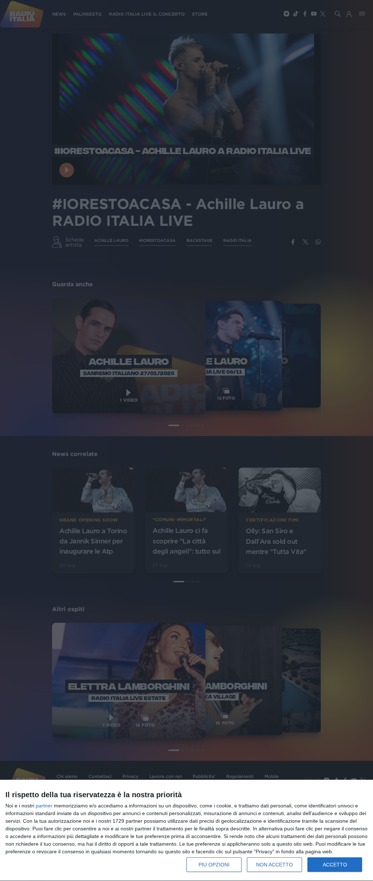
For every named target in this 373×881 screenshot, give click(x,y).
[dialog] (186, 830)
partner (44, 805)
